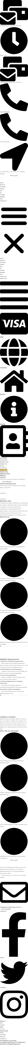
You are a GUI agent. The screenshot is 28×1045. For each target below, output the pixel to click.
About (2, 424)
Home (1, 183)
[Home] (14, 381)
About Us (2, 185)
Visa (1, 199)
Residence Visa (4, 462)
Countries (2, 187)
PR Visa (2, 466)
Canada (2, 195)
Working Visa (3, 460)
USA (1, 191)
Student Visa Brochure (8, 491)
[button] (14, 229)
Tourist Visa (3, 468)
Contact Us (3, 201)
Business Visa (3, 470)
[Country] (14, 352)
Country (3, 368)
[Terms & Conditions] (0, 495)
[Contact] (14, 441)
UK (1, 193)
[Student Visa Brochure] (0, 489)
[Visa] (14, 323)
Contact (3, 458)
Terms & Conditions (7, 497)
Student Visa (3, 464)
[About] (14, 409)
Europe (2, 189)
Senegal (2, 197)
